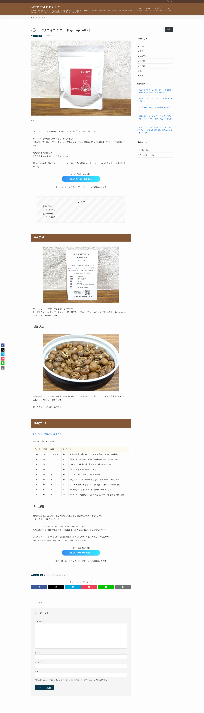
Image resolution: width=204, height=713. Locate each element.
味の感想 (52, 217)
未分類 (142, 61)
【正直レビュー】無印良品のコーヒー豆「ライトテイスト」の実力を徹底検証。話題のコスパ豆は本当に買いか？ (154, 130)
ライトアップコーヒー (60, 575)
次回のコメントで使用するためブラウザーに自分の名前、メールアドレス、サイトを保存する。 (72, 680)
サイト (37, 671)
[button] (39, 587)
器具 (141, 51)
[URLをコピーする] (123, 587)
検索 (168, 29)
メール (38, 662)
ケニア (48, 575)
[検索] (171, 1)
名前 (37, 653)
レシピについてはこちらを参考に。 (48, 434)
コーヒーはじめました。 (47, 6)
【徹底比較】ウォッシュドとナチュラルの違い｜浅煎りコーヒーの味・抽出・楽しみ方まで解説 (154, 118)
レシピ (36, 35)
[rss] (168, 1)
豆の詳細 (48, 206)
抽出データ (49, 214)
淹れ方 (142, 66)
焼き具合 (52, 210)
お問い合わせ (144, 150)
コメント (39, 621)
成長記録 (143, 56)
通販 (141, 76)
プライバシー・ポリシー (148, 155)
